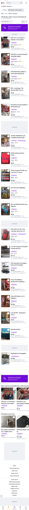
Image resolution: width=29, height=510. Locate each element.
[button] (14, 3)
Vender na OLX (14, 473)
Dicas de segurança (14, 468)
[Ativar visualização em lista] (22, 21)
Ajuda (14, 465)
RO (6, 13)
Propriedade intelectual (14, 484)
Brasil (2, 13)
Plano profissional (14, 475)
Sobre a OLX (14, 470)
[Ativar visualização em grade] (26, 21)
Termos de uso (14, 479)
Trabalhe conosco (14, 488)
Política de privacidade (14, 481)
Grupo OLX (14, 490)
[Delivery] (4, 27)
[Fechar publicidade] (1, 496)
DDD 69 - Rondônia (13, 13)
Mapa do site (15, 486)
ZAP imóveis (14, 493)
